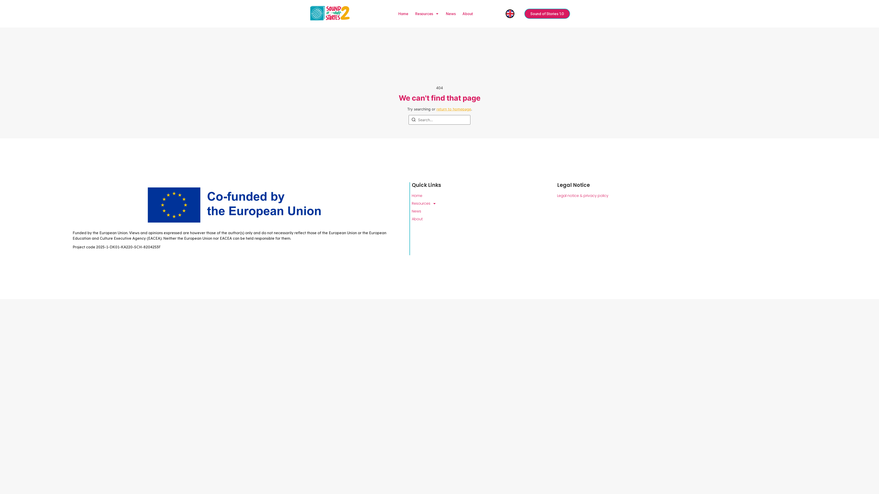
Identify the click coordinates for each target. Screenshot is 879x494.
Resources (424, 13)
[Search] (414, 120)
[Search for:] (439, 120)
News (451, 13)
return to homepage (454, 109)
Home (403, 13)
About (467, 13)
